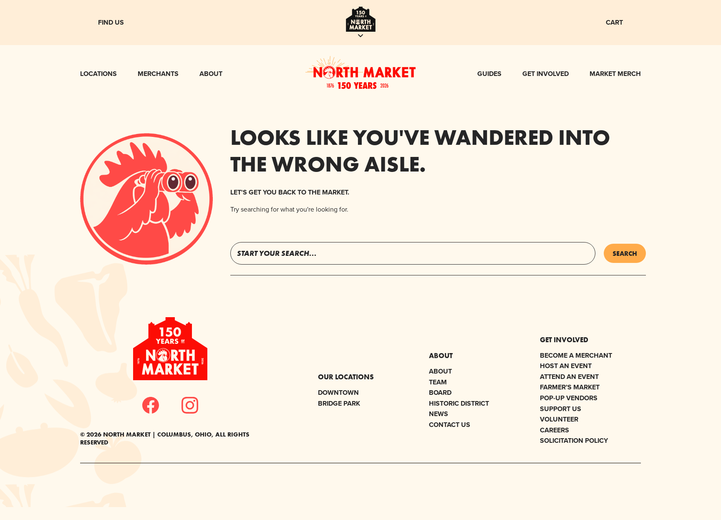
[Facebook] (150, 405)
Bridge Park (339, 403)
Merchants (158, 73)
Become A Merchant (576, 355)
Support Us (560, 409)
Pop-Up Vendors (568, 398)
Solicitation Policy (574, 440)
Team (438, 382)
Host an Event (566, 366)
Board (440, 392)
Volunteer (559, 419)
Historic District (459, 403)
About (210, 73)
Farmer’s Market (570, 387)
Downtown (338, 392)
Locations (98, 73)
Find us (111, 22)
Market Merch (615, 73)
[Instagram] (190, 405)
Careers (554, 430)
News (438, 414)
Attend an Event (569, 376)
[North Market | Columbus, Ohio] (360, 86)
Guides (489, 73)
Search (625, 253)
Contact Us (449, 424)
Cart (614, 22)
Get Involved (545, 73)
